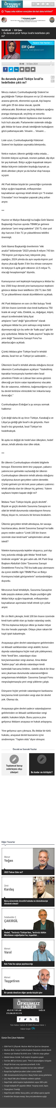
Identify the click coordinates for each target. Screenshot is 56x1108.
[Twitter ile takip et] (25, 1019)
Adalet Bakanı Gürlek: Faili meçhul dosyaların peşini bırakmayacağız (22, 1057)
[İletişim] (47, 4)
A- (52, 80)
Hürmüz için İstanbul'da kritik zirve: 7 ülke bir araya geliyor (26, 1053)
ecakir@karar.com (36, 50)
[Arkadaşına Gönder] (22, 69)
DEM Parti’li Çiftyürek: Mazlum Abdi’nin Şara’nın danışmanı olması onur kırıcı (25, 1046)
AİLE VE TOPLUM (14, 1010)
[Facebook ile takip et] (19, 1019)
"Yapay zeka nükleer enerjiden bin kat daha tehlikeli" (24, 1068)
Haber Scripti (25, 1029)
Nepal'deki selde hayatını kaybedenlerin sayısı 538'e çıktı (25, 1082)
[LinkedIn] (16, 69)
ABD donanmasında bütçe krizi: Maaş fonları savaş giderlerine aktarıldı (26, 1075)
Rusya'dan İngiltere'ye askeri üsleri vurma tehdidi (23, 1071)
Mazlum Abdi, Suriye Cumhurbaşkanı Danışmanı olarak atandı (27, 1050)
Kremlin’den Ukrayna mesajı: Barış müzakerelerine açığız (25, 1096)
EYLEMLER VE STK (14, 1013)
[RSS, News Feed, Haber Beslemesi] (30, 1019)
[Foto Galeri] (43, 4)
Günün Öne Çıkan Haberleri (12, 1037)
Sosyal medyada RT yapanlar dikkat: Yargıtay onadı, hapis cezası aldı (24, 1086)
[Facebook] (5, 69)
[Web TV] (38, 4)
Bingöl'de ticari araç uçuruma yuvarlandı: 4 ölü (22, 1064)
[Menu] (34, 4)
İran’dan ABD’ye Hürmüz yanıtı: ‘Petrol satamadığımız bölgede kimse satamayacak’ (26, 1061)
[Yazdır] (27, 69)
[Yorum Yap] (33, 69)
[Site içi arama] (52, 4)
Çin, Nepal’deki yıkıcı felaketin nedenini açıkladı (22, 1078)
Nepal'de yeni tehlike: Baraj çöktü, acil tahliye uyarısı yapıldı (27, 1093)
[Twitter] (11, 69)
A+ (52, 77)
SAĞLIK (42, 1010)
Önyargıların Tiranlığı (12, 1089)
